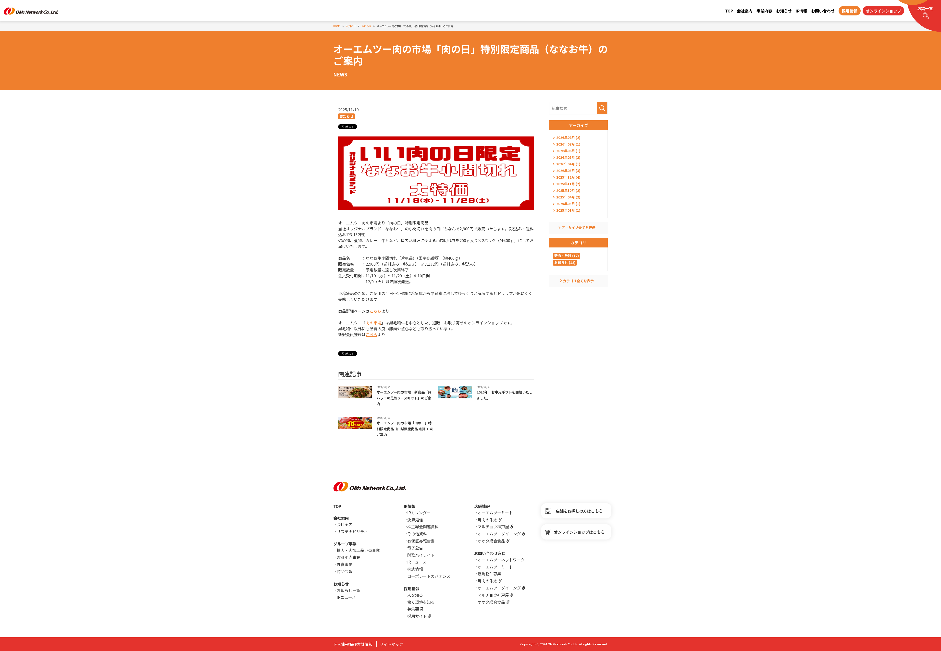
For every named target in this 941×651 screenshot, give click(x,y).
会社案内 (745, 11)
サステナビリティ (352, 531)
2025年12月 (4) (568, 177)
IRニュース (346, 597)
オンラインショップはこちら (579, 532)
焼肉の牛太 (487, 520)
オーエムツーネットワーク (501, 560)
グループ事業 (345, 544)
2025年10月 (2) (568, 190)
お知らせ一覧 (348, 590)
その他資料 (417, 534)
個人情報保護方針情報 (352, 644)
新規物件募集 (489, 574)
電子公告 (415, 548)
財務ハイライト (421, 555)
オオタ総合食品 (491, 541)
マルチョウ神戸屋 (493, 526)
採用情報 (412, 588)
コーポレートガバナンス (428, 576)
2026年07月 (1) (568, 144)
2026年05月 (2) (568, 157)
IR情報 (801, 11)
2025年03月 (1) (568, 203)
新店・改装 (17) (566, 255)
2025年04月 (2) (568, 197)
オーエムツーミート (495, 513)
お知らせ (784, 11)
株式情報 (415, 569)
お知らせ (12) (564, 262)
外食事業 (344, 564)
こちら (375, 311)
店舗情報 (482, 506)
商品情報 (344, 571)
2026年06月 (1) (568, 150)
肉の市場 (373, 323)
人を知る (415, 595)
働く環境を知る (421, 602)
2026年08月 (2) (568, 137)
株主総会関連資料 (423, 526)
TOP (729, 11)
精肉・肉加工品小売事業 (358, 550)
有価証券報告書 (421, 541)
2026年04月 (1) (568, 163)
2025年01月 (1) (568, 210)
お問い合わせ (823, 11)
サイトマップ (391, 644)
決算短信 (415, 520)
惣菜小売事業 (348, 557)
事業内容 (764, 11)
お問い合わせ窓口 (490, 553)
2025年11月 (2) (568, 183)
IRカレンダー (419, 513)
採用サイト (417, 616)
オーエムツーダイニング (499, 534)
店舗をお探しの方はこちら (579, 511)
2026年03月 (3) (568, 170)
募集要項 (415, 609)
